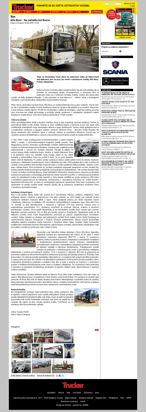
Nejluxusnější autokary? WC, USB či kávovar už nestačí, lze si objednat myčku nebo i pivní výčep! (117, 163)
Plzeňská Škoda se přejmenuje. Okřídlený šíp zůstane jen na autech (118, 94)
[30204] (38, 357)
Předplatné (113, 398)
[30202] (63, 343)
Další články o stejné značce (23, 375)
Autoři (82, 401)
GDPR (128, 398)
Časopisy (69, 12)
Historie (55, 12)
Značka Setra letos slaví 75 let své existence (118, 103)
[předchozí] (96, 330)
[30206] (69, 357)
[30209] (62, 372)
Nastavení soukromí (69, 401)
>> (123, 99)
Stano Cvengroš (17, 23)
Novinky (16, 12)
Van (40, 12)
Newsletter (129, 3)
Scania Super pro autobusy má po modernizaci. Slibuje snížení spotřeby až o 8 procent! (119, 121)
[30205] (54, 357)
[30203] (22, 357)
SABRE (85, 405)
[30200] (42, 372)
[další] (98, 330)
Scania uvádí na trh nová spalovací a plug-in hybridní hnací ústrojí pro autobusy (118, 143)
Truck (28, 12)
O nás (132, 6)
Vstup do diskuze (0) (45, 375)
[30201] (44, 343)
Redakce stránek (86, 398)
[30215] (23, 343)
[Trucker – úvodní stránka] (73, 385)
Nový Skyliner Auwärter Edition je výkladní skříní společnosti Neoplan (118, 153)
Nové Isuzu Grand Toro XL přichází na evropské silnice (118, 112)
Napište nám (101, 398)
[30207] (22, 372)
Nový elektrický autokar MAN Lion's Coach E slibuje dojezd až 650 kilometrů (118, 132)
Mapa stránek (70, 398)
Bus (79, 12)
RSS (122, 398)
